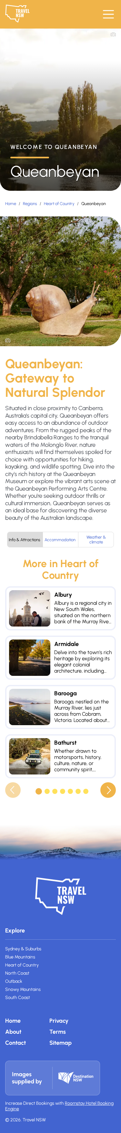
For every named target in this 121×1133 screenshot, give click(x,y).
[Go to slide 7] (85, 791)
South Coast (17, 997)
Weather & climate (96, 539)
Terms (57, 1031)
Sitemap (60, 1042)
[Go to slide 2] (47, 791)
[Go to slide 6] (78, 791)
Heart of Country (59, 203)
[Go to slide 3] (54, 791)
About (13, 1031)
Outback (13, 981)
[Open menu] (108, 14)
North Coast (17, 973)
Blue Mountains (20, 957)
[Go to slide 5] (70, 791)
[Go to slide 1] (38, 791)
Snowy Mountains (23, 989)
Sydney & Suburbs (23, 949)
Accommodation (60, 539)
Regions (30, 203)
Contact (15, 1042)
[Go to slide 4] (62, 791)
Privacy (58, 1020)
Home (10, 203)
